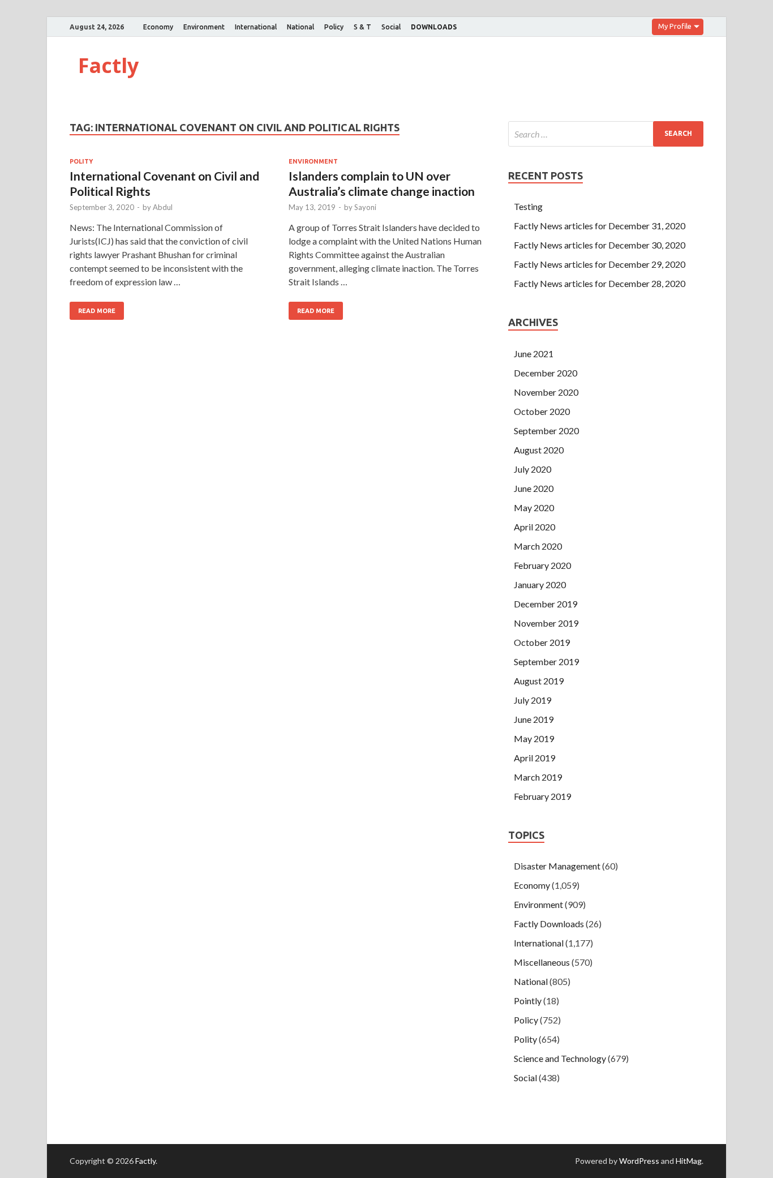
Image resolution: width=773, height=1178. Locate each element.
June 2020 (533, 488)
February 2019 (542, 796)
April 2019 (534, 757)
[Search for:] (605, 134)
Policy (333, 27)
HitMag (689, 1161)
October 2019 (542, 642)
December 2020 (545, 372)
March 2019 (538, 777)
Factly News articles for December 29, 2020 (599, 264)
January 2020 (540, 584)
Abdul (163, 207)
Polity (81, 161)
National (300, 27)
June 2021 (533, 353)
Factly (108, 65)
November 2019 (546, 623)
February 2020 (542, 565)
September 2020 (546, 430)
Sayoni (365, 207)
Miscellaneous (542, 962)
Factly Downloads (549, 923)
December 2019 (545, 603)
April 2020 (534, 526)
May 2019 (534, 738)
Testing (528, 206)
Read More (96, 310)
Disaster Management (557, 865)
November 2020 (546, 392)
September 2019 (546, 661)
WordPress (639, 1161)
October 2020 (542, 411)
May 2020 (534, 507)
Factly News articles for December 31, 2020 (599, 225)
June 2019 (533, 719)
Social (391, 27)
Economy (158, 27)
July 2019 (532, 700)
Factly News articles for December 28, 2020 (599, 283)
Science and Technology (560, 1058)
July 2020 (532, 469)
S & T (362, 27)
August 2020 (539, 449)
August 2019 (539, 680)
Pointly (528, 1000)
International (256, 27)
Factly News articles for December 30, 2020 (599, 244)
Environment (204, 27)
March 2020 (538, 546)
